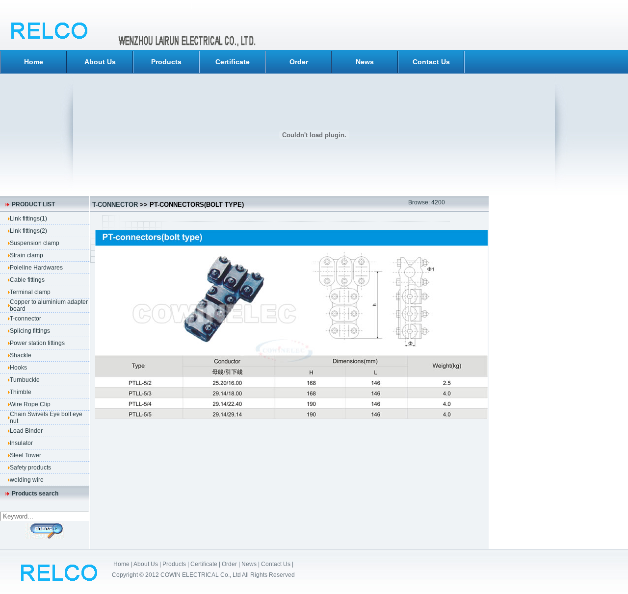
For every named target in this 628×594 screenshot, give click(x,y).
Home (33, 62)
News (365, 62)
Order (298, 62)
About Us (100, 62)
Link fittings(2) (28, 230)
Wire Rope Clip (30, 404)
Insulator (21, 443)
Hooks (18, 367)
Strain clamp (26, 255)
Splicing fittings (30, 330)
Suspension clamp (34, 243)
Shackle (20, 355)
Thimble (20, 392)
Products (166, 62)
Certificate (232, 62)
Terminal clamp (30, 292)
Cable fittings (27, 279)
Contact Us (431, 62)
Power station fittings (37, 343)
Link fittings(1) (28, 218)
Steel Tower (25, 455)
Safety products (30, 467)
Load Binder (26, 430)
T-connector (25, 318)
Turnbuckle (25, 379)
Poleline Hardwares (36, 267)
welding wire (27, 479)
